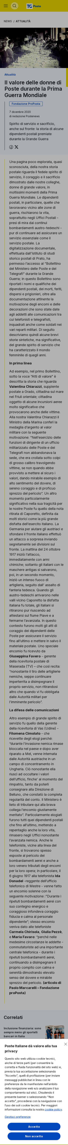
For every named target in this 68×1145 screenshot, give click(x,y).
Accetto (34, 1126)
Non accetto (34, 1136)
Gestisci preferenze (18, 1117)
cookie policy (53, 1109)
